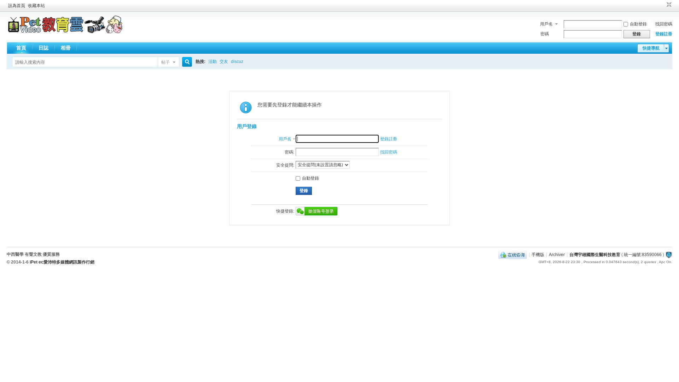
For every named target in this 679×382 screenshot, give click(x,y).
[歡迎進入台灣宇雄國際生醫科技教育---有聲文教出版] (65, 31)
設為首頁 (16, 5)
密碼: (289, 152)
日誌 (43, 48)
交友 (224, 61)
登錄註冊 (663, 33)
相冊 (66, 48)
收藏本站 (36, 5)
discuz (237, 61)
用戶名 (546, 24)
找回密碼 (663, 24)
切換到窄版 (668, 5)
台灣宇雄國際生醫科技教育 (594, 254)
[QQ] (512, 254)
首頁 (21, 48)
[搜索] (186, 62)
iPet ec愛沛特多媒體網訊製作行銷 (62, 262)
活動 (212, 61)
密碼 (544, 33)
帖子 (165, 62)
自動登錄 (638, 24)
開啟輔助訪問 (662, 5)
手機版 (538, 254)
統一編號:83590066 (643, 254)
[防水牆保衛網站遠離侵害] (668, 254)
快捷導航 (651, 48)
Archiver (557, 254)
